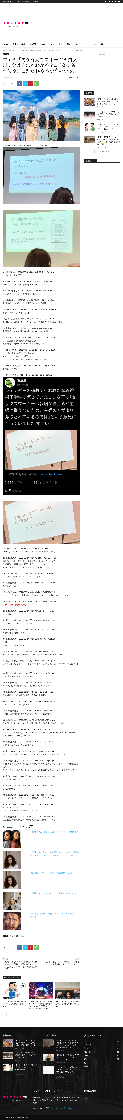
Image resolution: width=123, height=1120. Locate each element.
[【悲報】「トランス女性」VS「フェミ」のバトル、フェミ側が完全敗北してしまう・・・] (89, 127)
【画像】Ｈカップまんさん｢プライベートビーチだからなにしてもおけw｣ (67, 1057)
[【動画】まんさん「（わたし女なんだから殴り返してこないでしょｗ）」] (67, 990)
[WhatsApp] (36, 83)
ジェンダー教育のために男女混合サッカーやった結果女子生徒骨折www (14, 1004)
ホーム (5, 51)
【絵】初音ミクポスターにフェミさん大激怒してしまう (52, 873)
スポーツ (11, 51)
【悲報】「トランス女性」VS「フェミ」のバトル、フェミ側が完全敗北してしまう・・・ (108, 126)
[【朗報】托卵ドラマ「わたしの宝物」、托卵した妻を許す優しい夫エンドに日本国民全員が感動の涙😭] (89, 139)
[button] (117, 44)
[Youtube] (119, 1)
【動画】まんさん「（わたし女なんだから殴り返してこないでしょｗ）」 (67, 1004)
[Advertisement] (75, 23)
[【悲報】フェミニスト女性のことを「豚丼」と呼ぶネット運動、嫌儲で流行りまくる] (89, 102)
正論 (17, 936)
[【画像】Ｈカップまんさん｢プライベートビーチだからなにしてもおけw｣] (48, 1057)
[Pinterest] (30, 83)
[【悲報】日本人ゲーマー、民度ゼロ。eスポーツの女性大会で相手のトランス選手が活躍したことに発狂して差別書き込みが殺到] (41, 990)
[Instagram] (109, 1)
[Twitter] (112, 1)
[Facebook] (105, 1)
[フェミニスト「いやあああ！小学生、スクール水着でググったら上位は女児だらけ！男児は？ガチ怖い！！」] (48, 1043)
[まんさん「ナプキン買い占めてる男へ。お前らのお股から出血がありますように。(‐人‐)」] (48, 1070)
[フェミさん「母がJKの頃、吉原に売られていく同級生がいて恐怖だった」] (89, 114)
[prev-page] (4, 1014)
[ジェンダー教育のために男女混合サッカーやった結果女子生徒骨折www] (15, 990)
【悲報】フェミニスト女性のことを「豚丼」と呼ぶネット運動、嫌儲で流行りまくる (108, 101)
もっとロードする (101, 152)
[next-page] (7, 1014)
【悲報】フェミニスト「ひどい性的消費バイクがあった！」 (54, 893)
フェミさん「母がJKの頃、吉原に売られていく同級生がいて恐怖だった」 (108, 114)
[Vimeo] (115, 1)
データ (12, 936)
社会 (22, 936)
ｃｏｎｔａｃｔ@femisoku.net (63, 1108)
